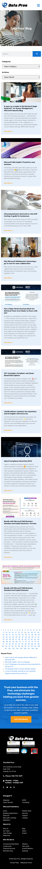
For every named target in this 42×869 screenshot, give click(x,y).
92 (12, 646)
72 (26, 641)
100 (39, 646)
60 (26, 639)
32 (13, 635)
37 (29, 635)
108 (32, 648)
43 (10, 637)
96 (25, 646)
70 (20, 641)
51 (35, 637)
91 (9, 646)
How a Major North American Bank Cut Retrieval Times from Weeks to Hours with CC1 (20, 311)
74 (32, 641)
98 (32, 646)
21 (16, 632)
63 (35, 639)
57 (16, 639)
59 (22, 639)
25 (28, 632)
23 (22, 632)
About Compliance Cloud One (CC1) (18, 461)
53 (3, 639)
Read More (8, 131)
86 (32, 644)
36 (26, 635)
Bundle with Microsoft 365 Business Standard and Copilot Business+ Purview (20, 522)
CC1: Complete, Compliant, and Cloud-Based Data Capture (19, 374)
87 (35, 644)
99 (35, 646)
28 (38, 632)
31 (9, 635)
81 (16, 644)
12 (28, 630)
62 (32, 639)
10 (22, 630)
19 (9, 632)
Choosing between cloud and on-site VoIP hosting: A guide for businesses (20, 215)
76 (38, 641)
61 (28, 639)
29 (3, 635)
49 (29, 637)
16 (39, 630)
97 (29, 646)
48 (26, 637)
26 (32, 632)
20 (13, 632)
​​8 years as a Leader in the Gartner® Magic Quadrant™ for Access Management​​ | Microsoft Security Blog (20, 108)
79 (10, 644)
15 (37, 630)
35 (22, 635)
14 (34, 630)
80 (13, 644)
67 (10, 641)
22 (19, 632)
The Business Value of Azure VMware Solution (20, 669)
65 (4, 641)
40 (39, 635)
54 (7, 639)
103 (13, 648)
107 (29, 648)
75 (35, 641)
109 (36, 648)
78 (6, 644)
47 (23, 637)
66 (7, 641)
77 (3, 644)
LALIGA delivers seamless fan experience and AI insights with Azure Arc (20, 413)
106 (25, 648)
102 (9, 648)
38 (32, 635)
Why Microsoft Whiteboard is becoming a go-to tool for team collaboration (20, 262)
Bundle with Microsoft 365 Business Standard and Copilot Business (18, 589)
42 (7, 637)
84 (26, 644)
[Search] (37, 54)
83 (22, 644)
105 (21, 648)
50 (32, 637)
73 (29, 641)
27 (35, 632)
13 (31, 630)
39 (35, 635)
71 (23, 641)
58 (19, 639)
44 (13, 637)
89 (3, 646)
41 (3, 637)
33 (16, 635)
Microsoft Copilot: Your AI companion (17, 662)
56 (13, 639)
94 (19, 646)
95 (22, 646)
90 (6, 646)
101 (6, 648)
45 (16, 637)
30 (7, 635)
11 (25, 630)
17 (3, 632)
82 (19, 644)
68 (13, 641)
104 (17, 648)
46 (19, 637)
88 (38, 644)
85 (29, 644)
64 (38, 639)
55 (10, 639)
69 (17, 641)
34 (19, 635)
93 (16, 646)
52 (38, 637)
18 (6, 632)
